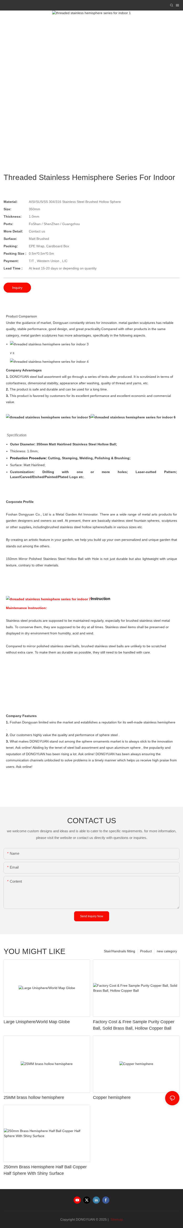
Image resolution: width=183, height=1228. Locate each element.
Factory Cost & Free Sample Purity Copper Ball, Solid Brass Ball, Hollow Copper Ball (133, 1025)
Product (146, 951)
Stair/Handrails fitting (119, 951)
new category (167, 951)
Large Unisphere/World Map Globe (37, 1021)
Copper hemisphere (112, 1097)
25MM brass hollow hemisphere (34, 1097)
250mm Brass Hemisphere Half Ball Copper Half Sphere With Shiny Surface (45, 1170)
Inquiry (17, 288)
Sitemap (116, 1219)
